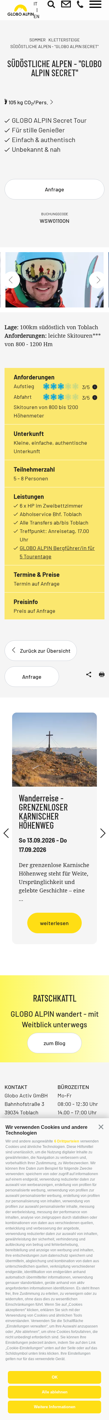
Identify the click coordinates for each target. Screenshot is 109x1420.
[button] (101, 1127)
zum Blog (54, 1043)
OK (55, 1377)
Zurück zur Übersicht (45, 650)
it (36, 3)
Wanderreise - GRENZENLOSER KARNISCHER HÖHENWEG (43, 811)
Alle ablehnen (55, 1392)
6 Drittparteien (66, 1141)
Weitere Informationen (54, 1407)
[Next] (97, 279)
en (36, 16)
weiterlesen (54, 923)
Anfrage (54, 189)
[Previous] (11, 279)
